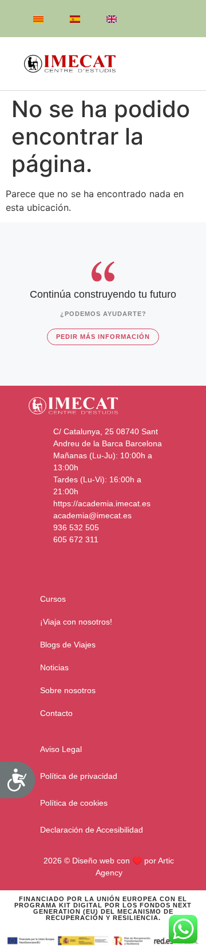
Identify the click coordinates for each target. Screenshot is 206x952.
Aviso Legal (61, 749)
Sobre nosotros (68, 690)
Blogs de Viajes (68, 644)
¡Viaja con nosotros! (76, 621)
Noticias (54, 667)
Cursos (53, 598)
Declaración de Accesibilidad (91, 829)
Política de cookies (74, 802)
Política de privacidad (78, 776)
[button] (175, 63)
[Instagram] (181, 19)
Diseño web (93, 860)
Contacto (56, 713)
